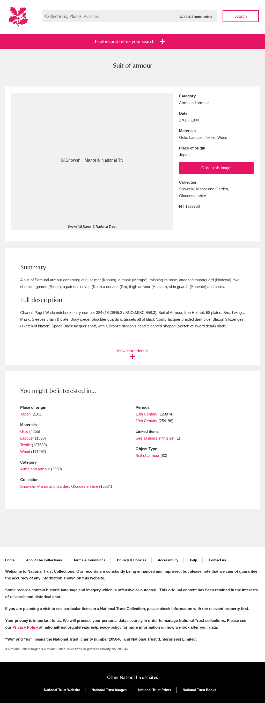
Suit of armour (147, 455)
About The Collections (44, 560)
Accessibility (168, 560)
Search (240, 16)
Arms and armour (35, 469)
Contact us (217, 560)
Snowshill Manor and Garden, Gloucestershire (59, 486)
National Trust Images (109, 690)
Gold (24, 431)
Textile (25, 445)
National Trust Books (199, 690)
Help (193, 560)
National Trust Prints (154, 690)
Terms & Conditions (89, 560)
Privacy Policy (25, 627)
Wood (25, 451)
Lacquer (27, 438)
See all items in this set (155, 438)
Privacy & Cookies (131, 560)
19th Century (146, 421)
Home (9, 560)
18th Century (146, 414)
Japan (25, 414)
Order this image (216, 167)
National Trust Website (62, 690)
